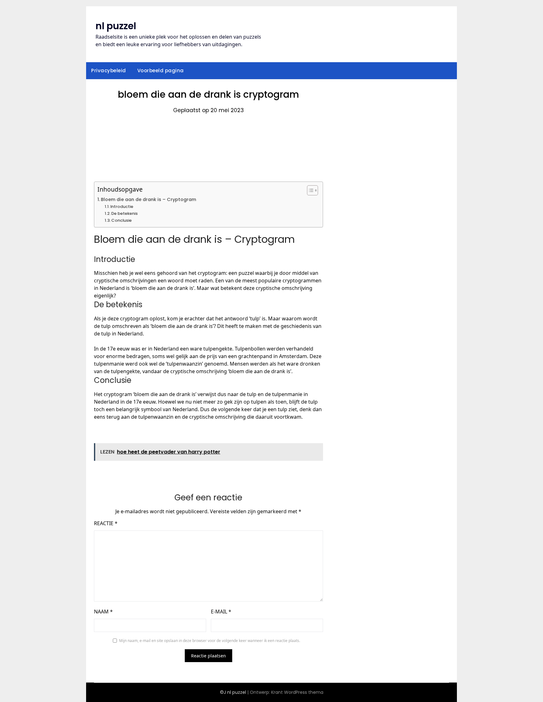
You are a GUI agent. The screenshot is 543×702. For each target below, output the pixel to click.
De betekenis (124, 213)
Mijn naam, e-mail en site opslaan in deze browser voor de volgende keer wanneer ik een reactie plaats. (209, 640)
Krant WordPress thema (297, 692)
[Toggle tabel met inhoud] (309, 190)
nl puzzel (116, 26)
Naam (103, 611)
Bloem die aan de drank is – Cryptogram (148, 199)
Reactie (106, 523)
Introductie (121, 207)
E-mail (221, 611)
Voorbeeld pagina (160, 70)
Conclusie (121, 220)
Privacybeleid (108, 70)
